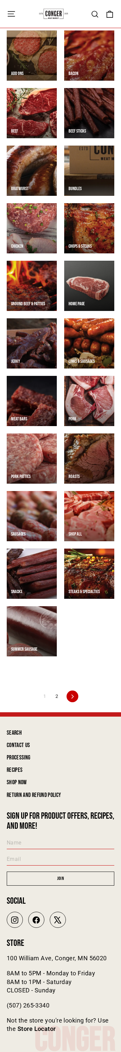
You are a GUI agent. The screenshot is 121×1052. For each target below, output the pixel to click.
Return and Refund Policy (34, 795)
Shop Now (17, 782)
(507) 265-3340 (28, 1005)
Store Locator (36, 1028)
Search (14, 732)
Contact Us (18, 745)
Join (60, 878)
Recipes (15, 770)
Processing (19, 757)
